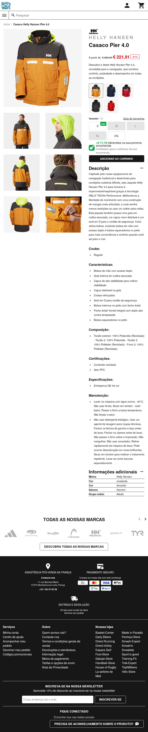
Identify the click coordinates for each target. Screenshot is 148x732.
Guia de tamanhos (133, 118)
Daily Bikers (103, 637)
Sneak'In (127, 645)
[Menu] (4, 15)
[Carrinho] (141, 5)
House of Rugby (105, 667)
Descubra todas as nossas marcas (74, 546)
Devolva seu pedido (74, 612)
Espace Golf (103, 650)
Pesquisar (22, 15)
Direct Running (105, 641)
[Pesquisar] (13, 15)
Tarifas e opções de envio (58, 663)
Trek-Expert (129, 663)
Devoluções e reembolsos (58, 650)
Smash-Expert (131, 641)
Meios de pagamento (55, 658)
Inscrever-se (110, 699)
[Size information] (102, 118)
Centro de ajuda (13, 637)
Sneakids (128, 650)
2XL (116, 136)
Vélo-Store (128, 671)
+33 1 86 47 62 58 (48, 589)
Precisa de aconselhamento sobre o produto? (93, 724)
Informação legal (52, 654)
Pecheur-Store (131, 637)
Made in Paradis (132, 632)
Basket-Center (104, 632)
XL (97, 136)
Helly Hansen (111, 37)
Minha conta (11, 632)
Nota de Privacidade (55, 667)
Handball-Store (105, 663)
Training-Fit (129, 658)
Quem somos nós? (54, 632)
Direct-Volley (103, 645)
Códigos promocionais (17, 654)
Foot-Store (102, 654)
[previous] (139, 519)
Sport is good (130, 654)
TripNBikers (129, 667)
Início (7, 24)
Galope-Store (104, 658)
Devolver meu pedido (16, 650)
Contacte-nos (48, 577)
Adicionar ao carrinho (116, 158)
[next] (145, 519)
